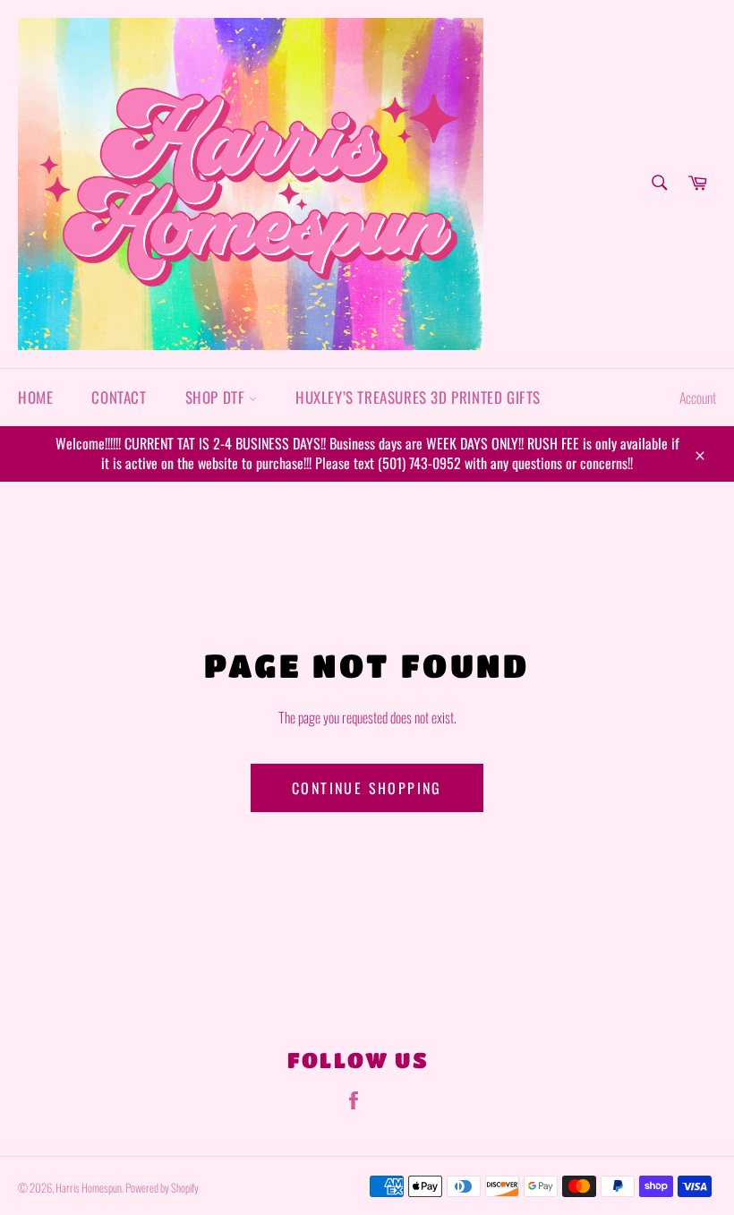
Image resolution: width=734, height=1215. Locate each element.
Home (35, 397)
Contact (118, 397)
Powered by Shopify (162, 1187)
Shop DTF (217, 397)
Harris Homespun (88, 1187)
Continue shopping (367, 788)
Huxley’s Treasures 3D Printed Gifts (418, 397)
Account (697, 397)
